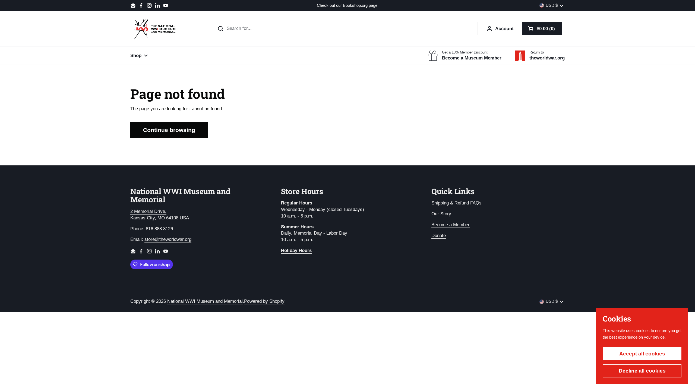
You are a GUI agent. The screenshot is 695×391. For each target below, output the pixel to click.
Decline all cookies (642, 371)
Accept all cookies (642, 354)
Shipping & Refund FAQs (456, 203)
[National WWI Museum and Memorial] (154, 28)
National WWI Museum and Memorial (205, 301)
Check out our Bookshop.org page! (347, 6)
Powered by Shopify (264, 301)
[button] (542, 28)
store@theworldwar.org (167, 239)
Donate (438, 235)
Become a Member (450, 224)
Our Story (441, 213)
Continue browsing (169, 130)
